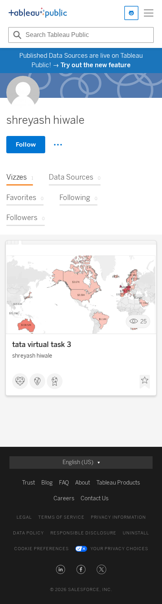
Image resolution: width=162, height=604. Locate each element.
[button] (60, 569)
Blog (47, 482)
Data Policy (28, 533)
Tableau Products (118, 482)
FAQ (64, 482)
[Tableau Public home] (38, 13)
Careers (63, 498)
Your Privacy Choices (119, 548)
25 (143, 321)
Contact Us (95, 498)
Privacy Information (118, 517)
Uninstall (136, 533)
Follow (26, 144)
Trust (28, 482)
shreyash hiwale (32, 355)
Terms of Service (61, 517)
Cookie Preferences (41, 548)
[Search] (16, 35)
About (82, 482)
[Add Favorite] (145, 382)
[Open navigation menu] (149, 13)
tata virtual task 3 (41, 344)
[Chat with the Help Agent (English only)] (131, 13)
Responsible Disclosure (83, 533)
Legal (24, 517)
